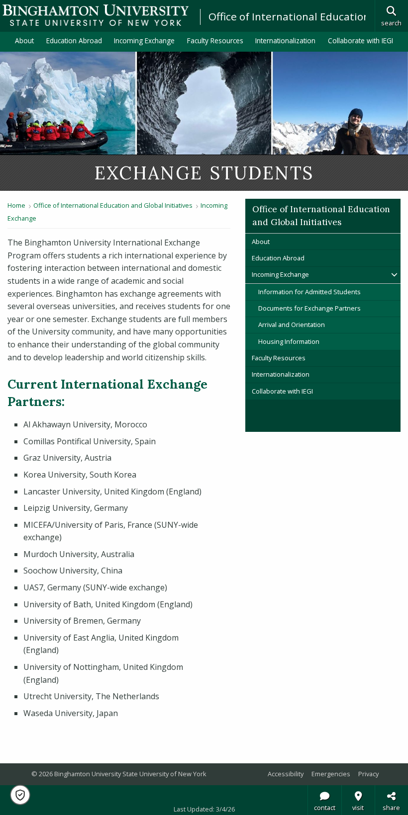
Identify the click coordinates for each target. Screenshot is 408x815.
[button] (20, 795)
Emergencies (330, 773)
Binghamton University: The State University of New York (95, 15)
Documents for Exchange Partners (309, 308)
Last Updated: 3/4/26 (204, 809)
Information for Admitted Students (309, 291)
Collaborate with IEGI (360, 40)
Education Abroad (74, 40)
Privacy (368, 773)
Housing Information (288, 341)
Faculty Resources (215, 40)
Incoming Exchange (144, 40)
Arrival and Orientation (291, 324)
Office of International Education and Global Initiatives (113, 205)
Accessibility (286, 773)
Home (16, 205)
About (24, 40)
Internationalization (285, 40)
